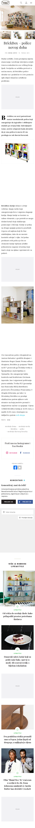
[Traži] (21, 3)
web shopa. (20, 415)
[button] (31, 3)
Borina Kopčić (12, 53)
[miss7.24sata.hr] (5, 3)
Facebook (26, 453)
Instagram (13, 453)
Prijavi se (8, 502)
